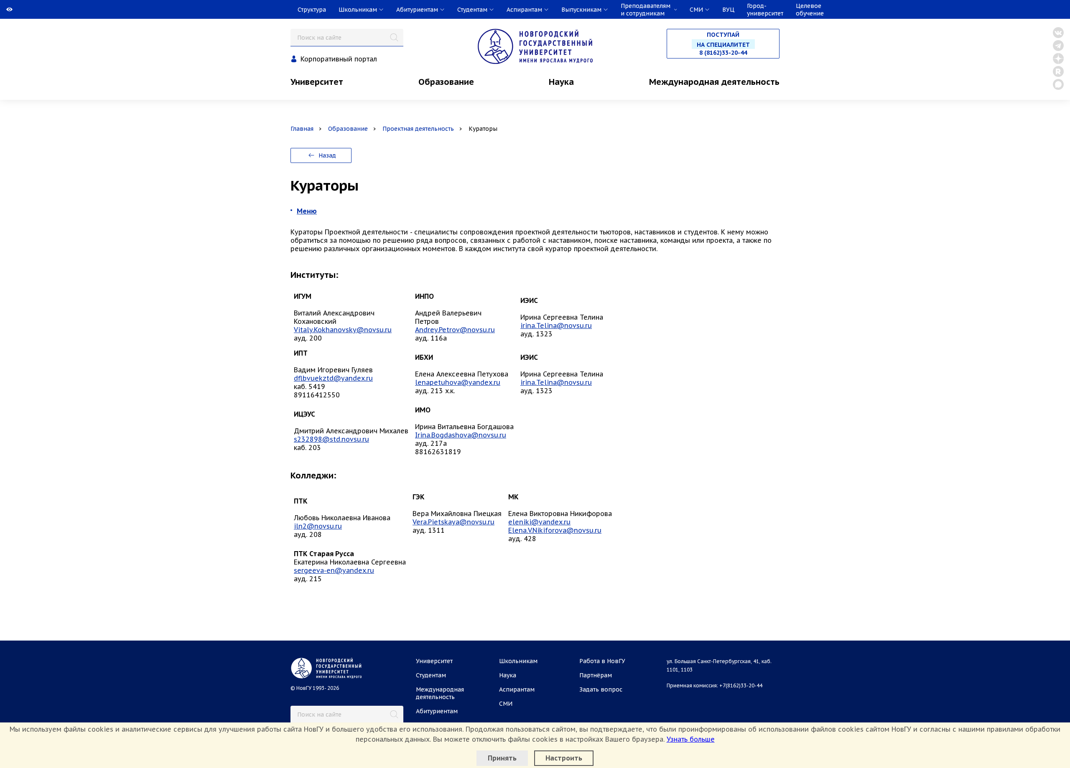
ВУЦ (728, 9)
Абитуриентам (437, 711)
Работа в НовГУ (602, 661)
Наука (561, 81)
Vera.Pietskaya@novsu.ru (453, 522)
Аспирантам (517, 689)
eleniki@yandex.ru (539, 522)
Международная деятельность (714, 81)
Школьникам (518, 661)
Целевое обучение (810, 9)
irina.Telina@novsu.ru (556, 325)
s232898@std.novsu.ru (331, 439)
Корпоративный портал (339, 59)
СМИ (505, 703)
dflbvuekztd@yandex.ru (333, 378)
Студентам (431, 675)
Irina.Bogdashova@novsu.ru (460, 435)
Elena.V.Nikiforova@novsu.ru (554, 530)
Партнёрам (595, 675)
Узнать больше (691, 739)
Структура (312, 9)
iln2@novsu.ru (318, 526)
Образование (446, 81)
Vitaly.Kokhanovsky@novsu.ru (343, 330)
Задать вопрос (600, 689)
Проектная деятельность (418, 128)
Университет (316, 81)
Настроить (563, 758)
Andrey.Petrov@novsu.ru (455, 330)
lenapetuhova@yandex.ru (457, 382)
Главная (301, 128)
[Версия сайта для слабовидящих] (1, 9)
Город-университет (765, 9)
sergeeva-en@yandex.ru (334, 570)
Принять (502, 758)
